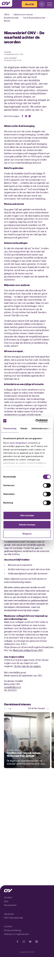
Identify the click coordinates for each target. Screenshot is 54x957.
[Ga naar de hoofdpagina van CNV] (6, 3)
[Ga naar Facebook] (17, 941)
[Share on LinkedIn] (26, 116)
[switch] (47, 485)
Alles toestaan (27, 515)
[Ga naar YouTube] (30, 941)
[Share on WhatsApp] (30, 116)
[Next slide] (10, 708)
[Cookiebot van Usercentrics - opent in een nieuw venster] (39, 421)
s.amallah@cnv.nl (12, 687)
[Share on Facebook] (22, 116)
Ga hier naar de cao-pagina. (27, 666)
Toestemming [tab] (9, 428)
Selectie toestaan (27, 524)
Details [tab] (23, 428)
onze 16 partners (18, 443)
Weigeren (27, 534)
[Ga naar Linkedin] (36, 941)
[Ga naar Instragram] (23, 941)
